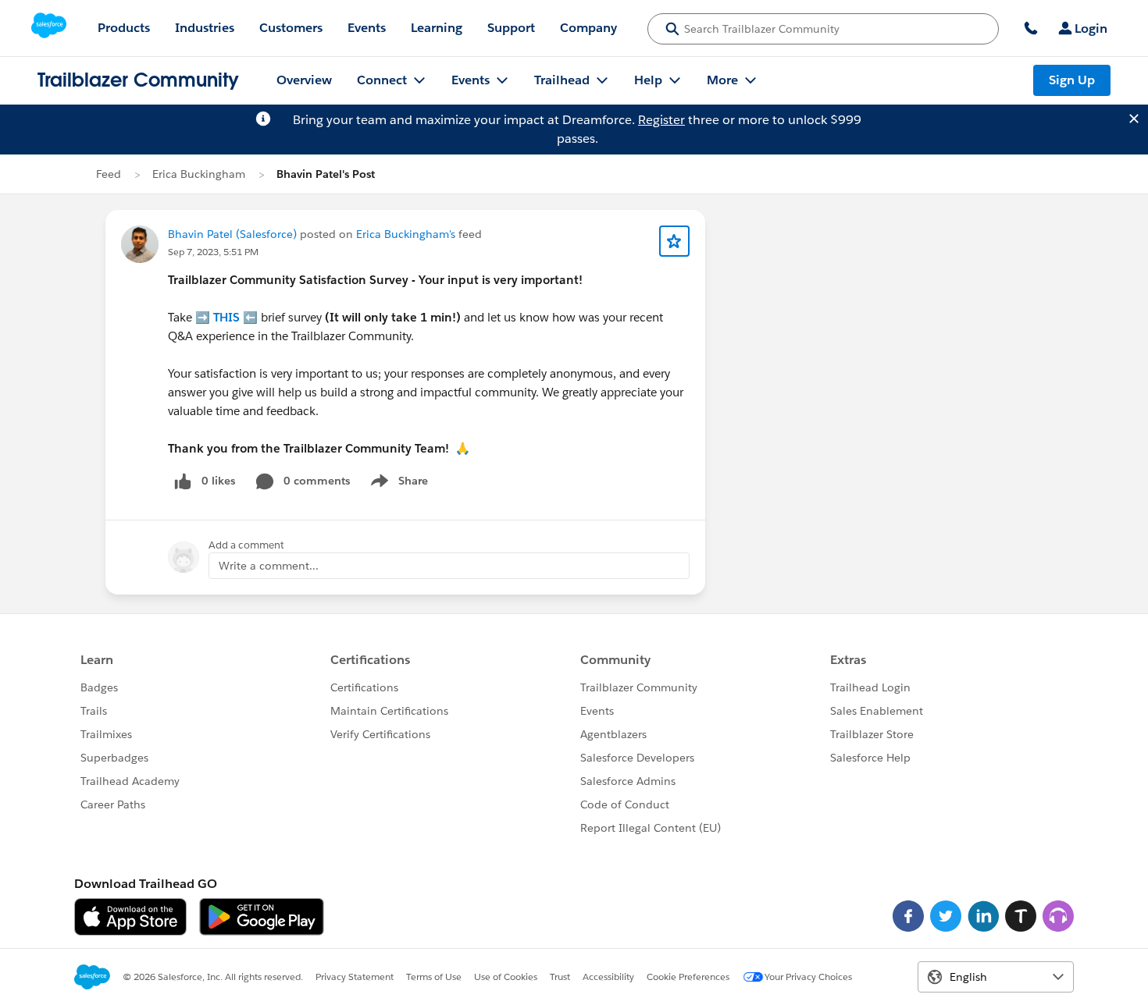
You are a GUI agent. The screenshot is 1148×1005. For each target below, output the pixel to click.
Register (661, 120)
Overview (304, 80)
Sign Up (1072, 80)
